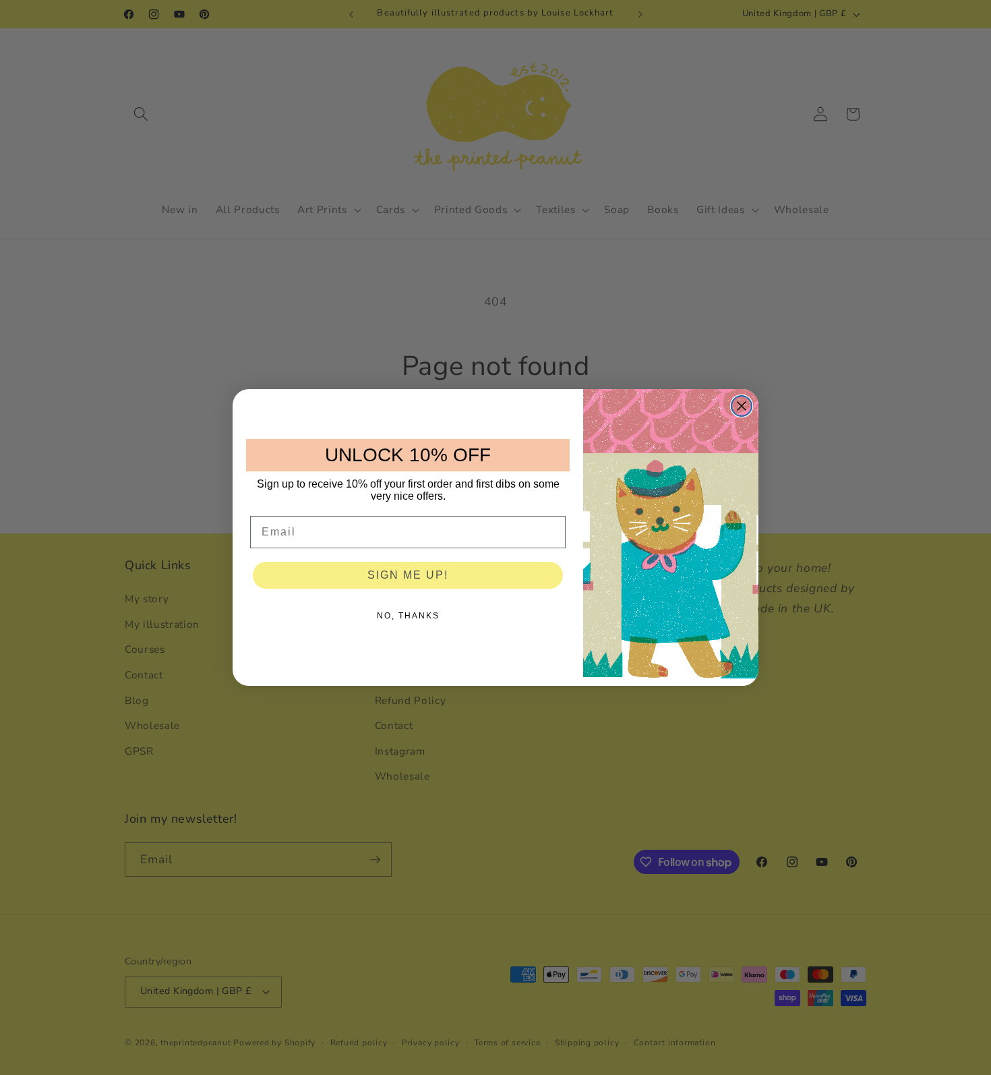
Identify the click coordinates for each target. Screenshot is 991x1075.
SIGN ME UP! (407, 575)
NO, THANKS (408, 615)
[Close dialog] (741, 406)
